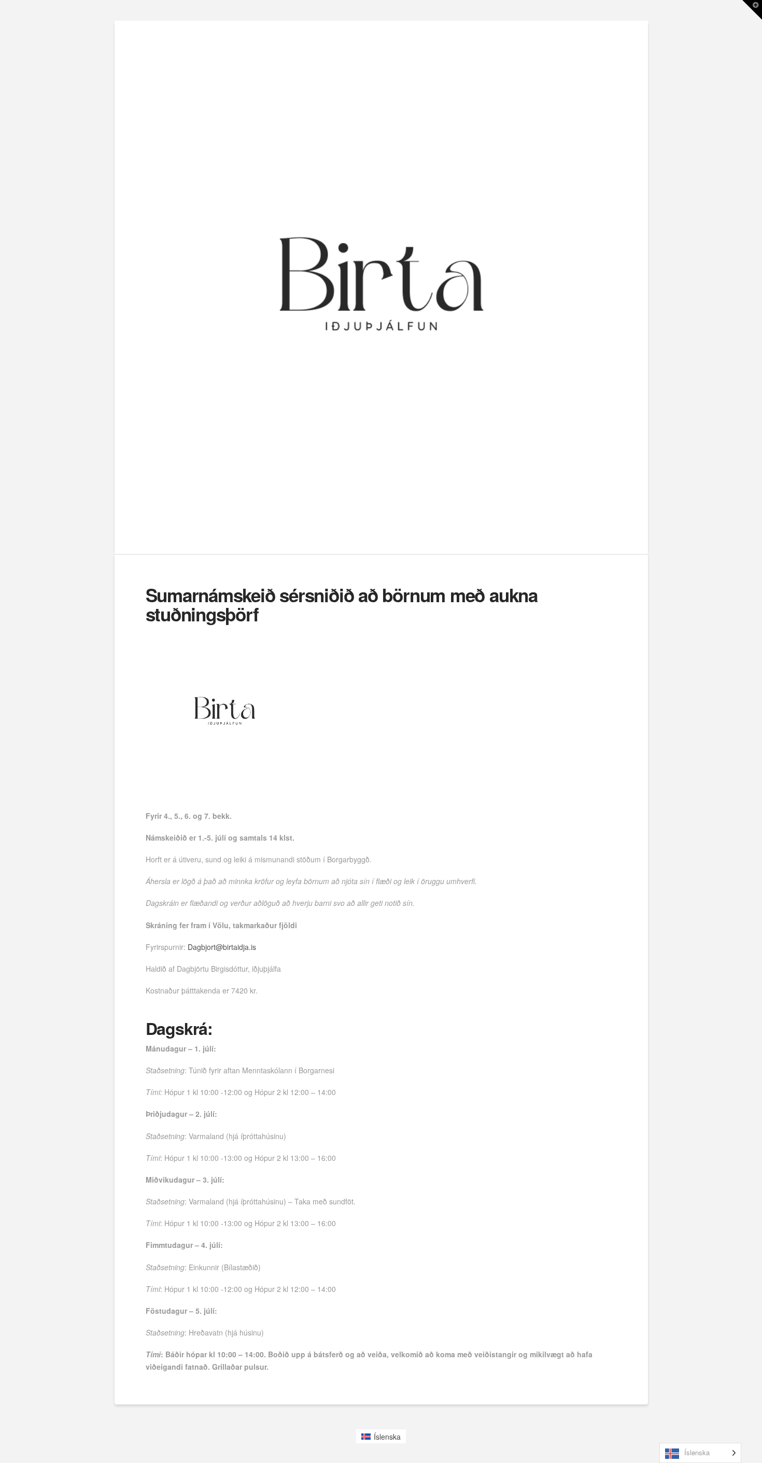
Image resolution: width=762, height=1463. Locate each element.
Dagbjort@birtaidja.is (222, 947)
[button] (752, 10)
